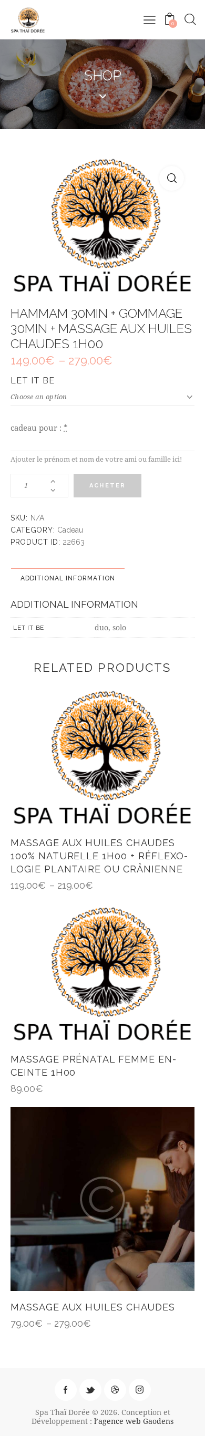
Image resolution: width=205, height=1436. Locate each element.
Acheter (107, 485)
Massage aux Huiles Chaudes (93, 1307)
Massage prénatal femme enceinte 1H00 (93, 1066)
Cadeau (70, 530)
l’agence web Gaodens (133, 1421)
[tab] (68, 578)
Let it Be (33, 381)
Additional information (67, 578)
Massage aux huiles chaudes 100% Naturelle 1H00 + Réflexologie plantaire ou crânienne (99, 856)
